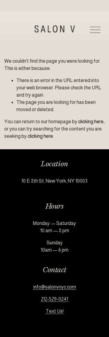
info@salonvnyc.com (54, 286)
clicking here (91, 121)
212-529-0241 (54, 299)
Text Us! (55, 311)
